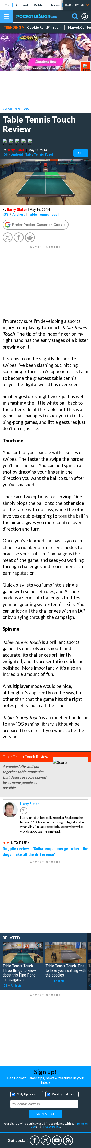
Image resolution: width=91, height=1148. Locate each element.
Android (21, 5)
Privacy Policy (51, 1126)
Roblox (39, 5)
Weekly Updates (63, 1094)
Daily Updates (26, 1094)
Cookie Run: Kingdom (44, 28)
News (55, 5)
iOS (6, 5)
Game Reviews (16, 109)
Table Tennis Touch (39, 154)
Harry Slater (15, 150)
